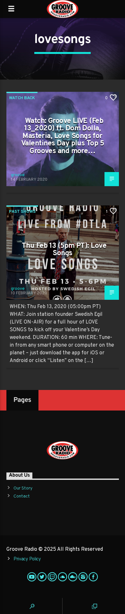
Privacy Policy (27, 559)
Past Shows (22, 211)
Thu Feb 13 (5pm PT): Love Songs (64, 249)
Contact (21, 496)
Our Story (22, 488)
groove (18, 175)
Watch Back (22, 98)
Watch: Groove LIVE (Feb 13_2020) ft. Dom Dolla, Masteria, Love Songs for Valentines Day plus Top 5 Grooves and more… (62, 136)
